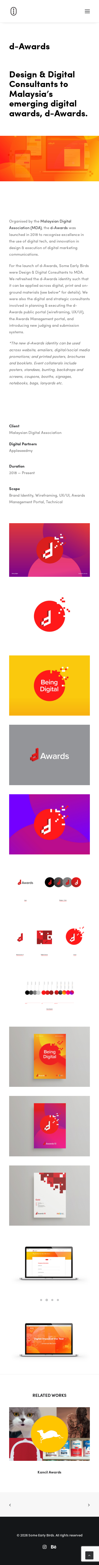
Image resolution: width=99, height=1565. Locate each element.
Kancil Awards (49, 1471)
